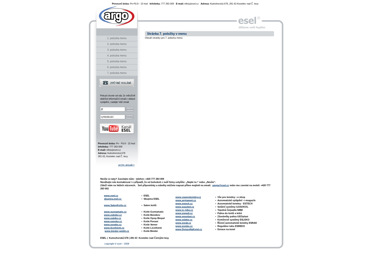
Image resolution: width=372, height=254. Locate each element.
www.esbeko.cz (113, 215)
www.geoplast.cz (185, 216)
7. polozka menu (117, 73)
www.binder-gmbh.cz (117, 231)
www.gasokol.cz (184, 206)
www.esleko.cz (183, 219)
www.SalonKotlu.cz (115, 205)
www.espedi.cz (184, 213)
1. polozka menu (117, 38)
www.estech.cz (184, 203)
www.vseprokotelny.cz (188, 197)
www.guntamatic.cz (115, 211)
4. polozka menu (117, 55)
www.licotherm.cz (114, 228)
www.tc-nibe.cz (184, 210)
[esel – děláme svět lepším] (249, 20)
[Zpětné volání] (117, 85)
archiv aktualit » (126, 165)
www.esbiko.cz (112, 218)
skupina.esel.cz (113, 199)
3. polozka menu (117, 49)
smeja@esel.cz (220, 185)
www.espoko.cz (113, 221)
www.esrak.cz (183, 223)
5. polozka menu (117, 61)
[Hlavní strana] (116, 20)
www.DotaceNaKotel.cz (188, 229)
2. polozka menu (117, 44)
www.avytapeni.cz (185, 200)
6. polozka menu (117, 67)
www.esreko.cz (184, 226)
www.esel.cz (111, 195)
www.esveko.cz (113, 224)
